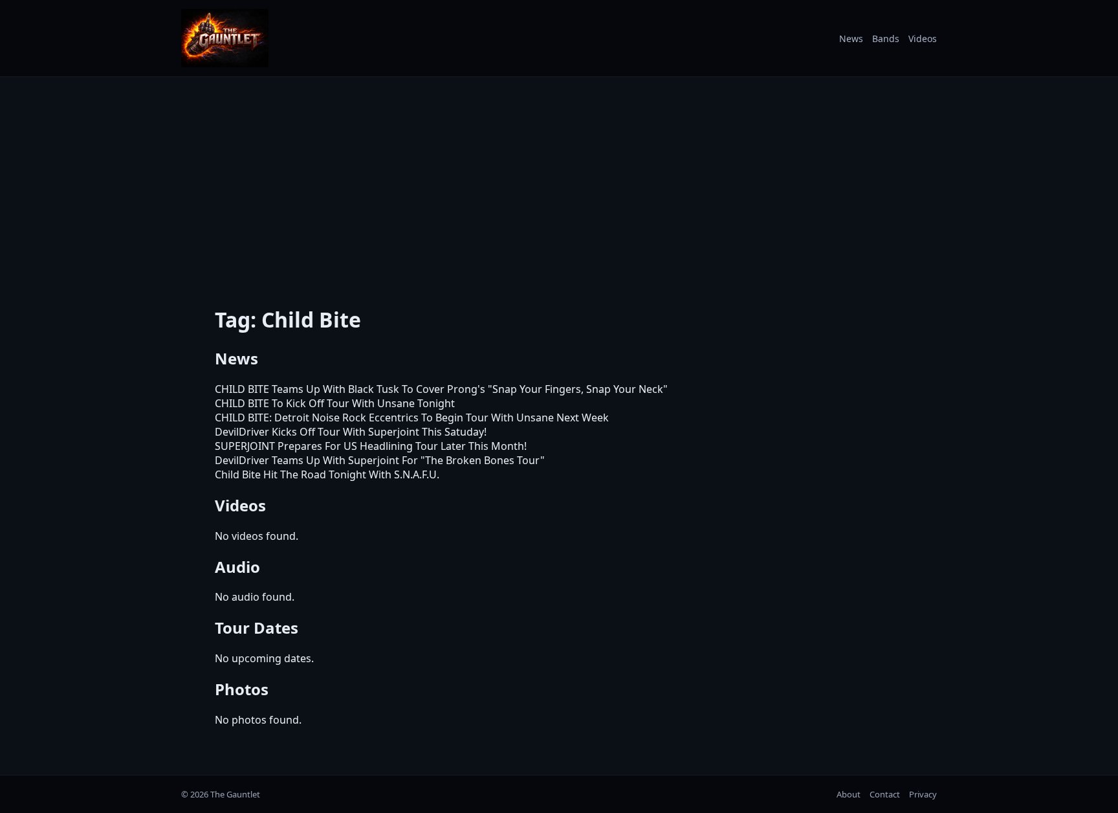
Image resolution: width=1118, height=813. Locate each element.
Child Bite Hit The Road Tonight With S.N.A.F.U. (327, 474)
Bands (885, 38)
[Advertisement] (559, 183)
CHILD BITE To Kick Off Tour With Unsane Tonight (335, 403)
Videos (922, 38)
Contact (885, 794)
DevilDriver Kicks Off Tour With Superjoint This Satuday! (351, 432)
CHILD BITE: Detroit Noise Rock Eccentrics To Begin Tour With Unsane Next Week (412, 417)
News (851, 38)
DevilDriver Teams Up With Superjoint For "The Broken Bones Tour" (380, 460)
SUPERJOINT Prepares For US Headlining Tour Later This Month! (371, 446)
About (848, 794)
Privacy (923, 794)
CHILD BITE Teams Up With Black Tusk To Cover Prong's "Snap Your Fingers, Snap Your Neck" (441, 389)
